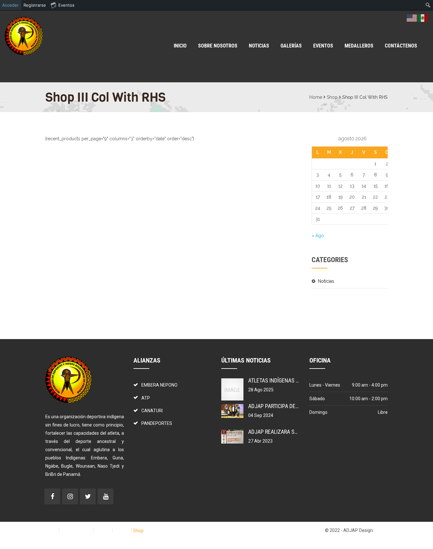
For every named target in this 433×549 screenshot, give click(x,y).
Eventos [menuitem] (66, 5)
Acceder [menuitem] (10, 5)
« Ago (318, 235)
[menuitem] (428, 5)
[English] (412, 17)
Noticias (326, 281)
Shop (332, 97)
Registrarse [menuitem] (34, 5)
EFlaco (381, 530)
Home (315, 97)
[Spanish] (422, 17)
